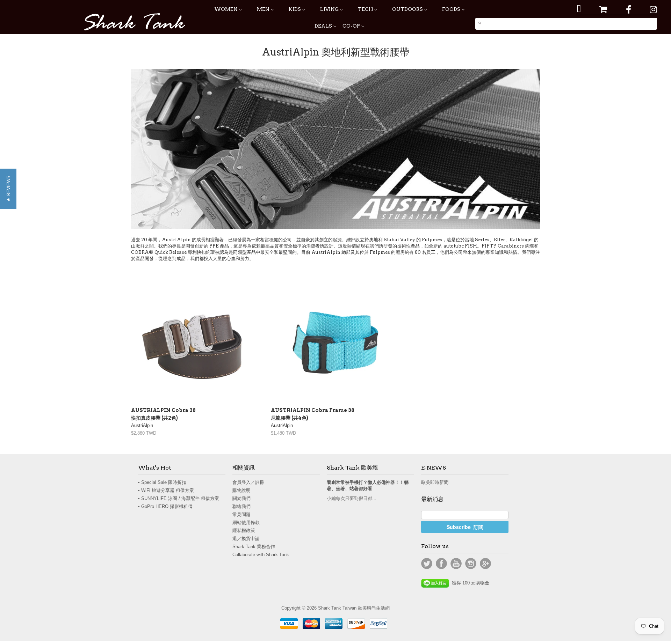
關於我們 (241, 498)
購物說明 (241, 490)
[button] (8, 189)
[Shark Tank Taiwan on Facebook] (628, 10)
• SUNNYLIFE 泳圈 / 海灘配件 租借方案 (178, 498)
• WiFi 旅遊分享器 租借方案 (166, 490)
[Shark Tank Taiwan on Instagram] (653, 10)
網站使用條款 (246, 522)
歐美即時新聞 (434, 482)
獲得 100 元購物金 (469, 582)
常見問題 (241, 514)
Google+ (485, 563)
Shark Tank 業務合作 (253, 546)
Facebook (441, 563)
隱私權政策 (243, 530)
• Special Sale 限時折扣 (162, 482)
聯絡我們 (241, 506)
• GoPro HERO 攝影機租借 (165, 506)
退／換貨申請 (246, 538)
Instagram (470, 563)
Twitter (426, 563)
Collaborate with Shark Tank (260, 554)
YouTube (456, 563)
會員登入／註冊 (248, 482)
